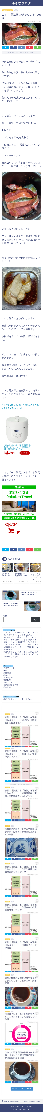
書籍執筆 (7, 680)
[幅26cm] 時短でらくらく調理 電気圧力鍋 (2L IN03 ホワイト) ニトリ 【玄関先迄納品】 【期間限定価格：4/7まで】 (17, 447)
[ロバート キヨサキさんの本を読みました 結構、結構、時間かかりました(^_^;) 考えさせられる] (21, 991)
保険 (5, 670)
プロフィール (8, 668)
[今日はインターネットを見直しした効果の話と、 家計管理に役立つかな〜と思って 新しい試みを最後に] (21, 1029)
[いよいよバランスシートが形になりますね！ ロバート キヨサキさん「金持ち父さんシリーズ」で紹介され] (21, 729)
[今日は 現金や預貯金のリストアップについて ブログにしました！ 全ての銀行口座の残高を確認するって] (21, 916)
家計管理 (7, 673)
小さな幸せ (8, 675)
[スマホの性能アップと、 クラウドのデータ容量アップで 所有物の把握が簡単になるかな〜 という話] (21, 841)
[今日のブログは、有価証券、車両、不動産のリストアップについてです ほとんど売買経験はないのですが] (21, 804)
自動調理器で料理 (7, 10)
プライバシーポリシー (17, 1106)
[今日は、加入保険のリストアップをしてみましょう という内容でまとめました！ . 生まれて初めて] (21, 879)
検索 (5, 616)
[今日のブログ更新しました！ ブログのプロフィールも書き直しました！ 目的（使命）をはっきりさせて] (21, 954)
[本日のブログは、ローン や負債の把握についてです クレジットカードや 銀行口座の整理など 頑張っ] (21, 766)
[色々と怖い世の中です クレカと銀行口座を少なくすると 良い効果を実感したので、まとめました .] (21, 1066)
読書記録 (7, 687)
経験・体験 (8, 682)
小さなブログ (21, 3)
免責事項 (29, 1106)
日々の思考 (8, 678)
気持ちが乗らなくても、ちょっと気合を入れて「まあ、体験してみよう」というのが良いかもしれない (20, 654)
